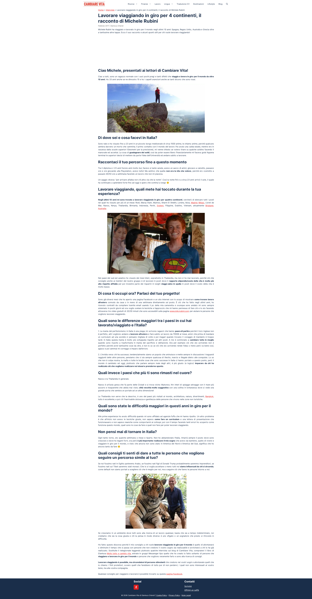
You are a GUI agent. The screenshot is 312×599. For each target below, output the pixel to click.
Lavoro (158, 4)
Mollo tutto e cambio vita (119, 553)
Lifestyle (211, 4)
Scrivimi (188, 586)
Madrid (194, 202)
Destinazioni (198, 4)
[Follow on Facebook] (136, 587)
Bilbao (201, 202)
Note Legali (186, 595)
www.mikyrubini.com (179, 311)
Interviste (110, 10)
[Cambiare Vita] (94, 4)
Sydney (160, 205)
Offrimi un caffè (191, 590)
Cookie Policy (161, 595)
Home (101, 10)
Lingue (167, 4)
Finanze (144, 4)
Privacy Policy (174, 595)
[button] (227, 4)
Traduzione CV (183, 4)
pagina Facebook (174, 574)
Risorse (131, 4)
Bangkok (209, 396)
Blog (220, 4)
